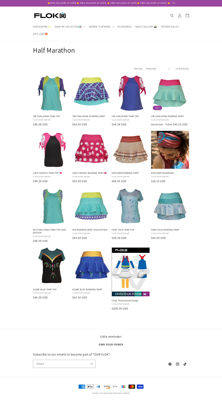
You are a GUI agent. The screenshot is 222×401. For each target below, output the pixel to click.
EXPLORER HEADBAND (162, 173)
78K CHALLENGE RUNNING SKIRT (88, 116)
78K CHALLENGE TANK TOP (46, 116)
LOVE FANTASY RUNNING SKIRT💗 (89, 173)
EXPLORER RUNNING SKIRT (125, 173)
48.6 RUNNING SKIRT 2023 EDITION (89, 229)
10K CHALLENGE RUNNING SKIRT (167, 116)
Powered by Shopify (121, 393)
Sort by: (138, 68)
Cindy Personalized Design (125, 300)
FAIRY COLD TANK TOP (123, 229)
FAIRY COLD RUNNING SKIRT (165, 229)
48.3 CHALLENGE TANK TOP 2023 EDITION (49, 231)
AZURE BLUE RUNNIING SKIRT (87, 289)
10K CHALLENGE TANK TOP (125, 116)
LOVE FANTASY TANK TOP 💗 (47, 173)
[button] (70, 26)
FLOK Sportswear (106, 393)
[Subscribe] (91, 364)
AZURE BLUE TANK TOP (45, 289)
